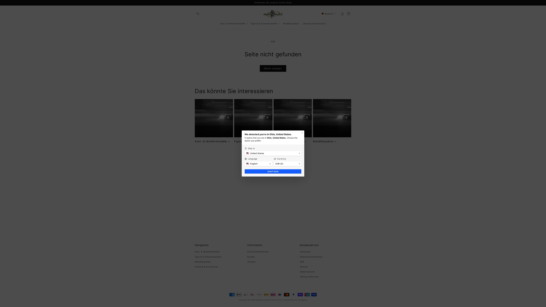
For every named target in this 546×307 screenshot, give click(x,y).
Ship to (251, 148)
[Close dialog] (302, 132)
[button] (273, 153)
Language (252, 159)
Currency (281, 159)
